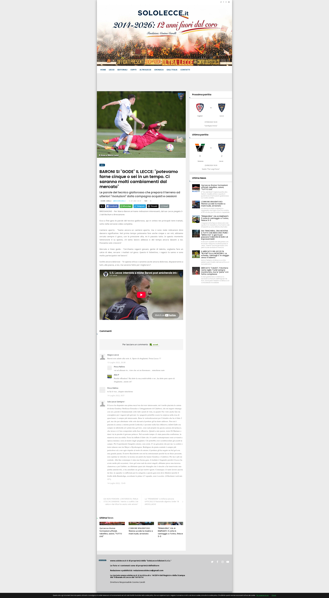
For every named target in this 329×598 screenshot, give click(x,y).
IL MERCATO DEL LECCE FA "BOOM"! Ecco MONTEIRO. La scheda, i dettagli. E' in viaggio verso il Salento (215, 254)
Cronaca (159, 69)
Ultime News (199, 178)
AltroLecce (145, 69)
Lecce (111, 69)
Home (103, 69)
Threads (153, 206)
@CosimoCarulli (120, 201)
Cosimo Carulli (106, 201)
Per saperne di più (262, 595)
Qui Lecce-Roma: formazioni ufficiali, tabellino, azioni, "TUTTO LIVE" (110, 532)
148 (162, 526)
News (102, 165)
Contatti (185, 69)
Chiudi (274, 595)
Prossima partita (201, 94)
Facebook (113, 206)
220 (103, 526)
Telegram (141, 206)
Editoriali (122, 69)
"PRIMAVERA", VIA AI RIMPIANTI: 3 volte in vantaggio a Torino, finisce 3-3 (170, 532)
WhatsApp (127, 206)
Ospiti (133, 69)
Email (165, 206)
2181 (133, 526)
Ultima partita (200, 134)
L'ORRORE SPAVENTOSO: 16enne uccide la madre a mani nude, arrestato (141, 531)
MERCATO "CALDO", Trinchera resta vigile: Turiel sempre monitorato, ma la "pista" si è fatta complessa (214, 271)
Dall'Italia (172, 69)
